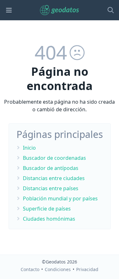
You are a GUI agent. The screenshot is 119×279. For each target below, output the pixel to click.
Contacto (30, 269)
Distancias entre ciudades (54, 178)
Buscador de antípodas (50, 168)
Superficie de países (47, 208)
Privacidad (87, 269)
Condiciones (58, 269)
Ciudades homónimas (49, 218)
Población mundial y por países (60, 198)
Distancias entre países (50, 188)
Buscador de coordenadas (54, 157)
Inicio (29, 147)
